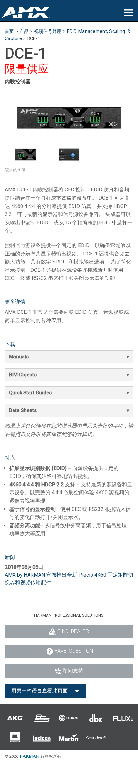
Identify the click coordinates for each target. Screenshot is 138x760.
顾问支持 (73, 671)
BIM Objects (23, 375)
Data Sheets (23, 410)
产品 (24, 31)
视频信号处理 (48, 31)
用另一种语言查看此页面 (39, 691)
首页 (9, 31)
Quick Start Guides (30, 393)
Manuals (19, 357)
